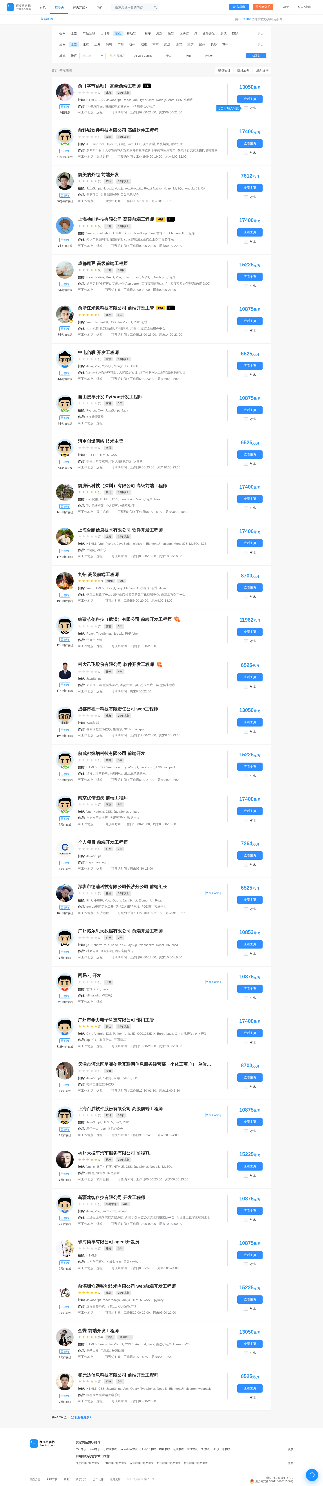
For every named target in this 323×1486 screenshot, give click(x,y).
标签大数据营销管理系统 (103, 1395)
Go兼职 (205, 1449)
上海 (97, 44)
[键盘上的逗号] (65, 314)
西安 (179, 44)
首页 (43, 7)
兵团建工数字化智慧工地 (193, 1217)
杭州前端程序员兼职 (196, 1463)
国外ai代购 (130, 1262)
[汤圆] (65, 625)
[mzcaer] (65, 270)
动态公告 (35, 1479)
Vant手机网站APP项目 (101, 372)
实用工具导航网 (97, 461)
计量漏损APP (109, 194)
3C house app (134, 729)
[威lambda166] (65, 492)
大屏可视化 (117, 817)
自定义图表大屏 (97, 817)
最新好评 (262, 70)
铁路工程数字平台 (98, 594)
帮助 (66, 1479)
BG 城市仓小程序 (143, 106)
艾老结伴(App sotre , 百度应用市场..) (137, 283)
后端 (171, 33)
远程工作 (149, 1479)
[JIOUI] (65, 403)
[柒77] (65, 448)
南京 (155, 44)
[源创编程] (65, 536)
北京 (86, 44)
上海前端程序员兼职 (115, 1463)
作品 (99, 7)
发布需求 (239, 7)
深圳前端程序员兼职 (142, 1463)
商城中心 (116, 773)
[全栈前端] (65, 1337)
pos (103, 1128)
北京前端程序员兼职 (88, 1463)
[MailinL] (65, 137)
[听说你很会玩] (65, 670)
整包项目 (224, 70)
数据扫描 (133, 817)
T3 (170, 219)
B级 (160, 308)
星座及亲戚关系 (135, 773)
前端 (118, 33)
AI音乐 (101, 550)
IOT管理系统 (95, 417)
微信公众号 (115, 1128)
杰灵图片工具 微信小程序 (157, 685)
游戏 (159, 33)
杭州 (132, 44)
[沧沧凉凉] (65, 760)
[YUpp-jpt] (65, 849)
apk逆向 (92, 1040)
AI (195, 33)
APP (286, 7)
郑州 (202, 44)
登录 (301, 7)
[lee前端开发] (65, 937)
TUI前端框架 (95, 505)
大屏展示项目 (128, 372)
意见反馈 (115, 1479)
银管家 (100, 1173)
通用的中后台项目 (117, 106)
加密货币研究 (95, 1262)
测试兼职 (192, 1449)
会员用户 (119, 55)
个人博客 (112, 505)
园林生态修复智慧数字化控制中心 (136, 594)
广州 (121, 44)
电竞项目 (92, 194)
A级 (160, 219)
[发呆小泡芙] (65, 982)
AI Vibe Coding (143, 55)
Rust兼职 (94, 1449)
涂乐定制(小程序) (98, 283)
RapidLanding (96, 862)
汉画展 (138, 461)
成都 (144, 44)
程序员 (59, 7)
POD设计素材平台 (154, 906)
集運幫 (117, 729)
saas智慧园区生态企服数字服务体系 (149, 239)
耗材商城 (122, 328)
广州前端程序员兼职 (169, 1463)
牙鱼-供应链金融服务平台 (147, 328)
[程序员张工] (65, 581)
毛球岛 (105, 1350)
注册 (308, 7)
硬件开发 (209, 33)
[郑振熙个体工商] (65, 1071)
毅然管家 (113, 1173)
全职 (188, 55)
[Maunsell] (65, 1159)
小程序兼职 (110, 1449)
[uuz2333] (65, 1204)
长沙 (214, 44)
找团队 (256, 55)
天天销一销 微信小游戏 (102, 685)
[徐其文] (65, 1115)
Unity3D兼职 (148, 1449)
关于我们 (81, 1479)
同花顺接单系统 (120, 461)
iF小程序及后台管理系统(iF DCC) (187, 283)
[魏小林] (65, 715)
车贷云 (111, 1306)
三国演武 (120, 1040)
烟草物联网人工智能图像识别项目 (162, 372)
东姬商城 (116, 239)
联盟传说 (106, 1040)
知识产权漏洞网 (97, 239)
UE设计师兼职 (221, 1449)
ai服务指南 (114, 1262)
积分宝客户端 (127, 1306)
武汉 (167, 44)
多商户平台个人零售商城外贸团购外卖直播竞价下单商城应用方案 (131, 150)
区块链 (184, 33)
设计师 (105, 33)
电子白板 (92, 1350)
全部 (74, 33)
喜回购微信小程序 (98, 729)
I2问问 (90, 550)
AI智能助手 (127, 505)
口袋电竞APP (129, 194)
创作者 (208, 55)
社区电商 (92, 951)
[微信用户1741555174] (65, 1026)
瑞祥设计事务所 (97, 773)
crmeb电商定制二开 (100, 906)
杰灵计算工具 (129, 685)
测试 (223, 33)
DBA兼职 (164, 1449)
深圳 (109, 44)
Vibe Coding (213, 893)
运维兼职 (178, 1449)
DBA (235, 33)
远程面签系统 (95, 1306)
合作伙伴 (98, 1479)
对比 (253, 108)
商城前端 (107, 951)
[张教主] (65, 893)
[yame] (65, 1248)
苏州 (225, 44)
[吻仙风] (65, 1381)
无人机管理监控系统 (100, 328)
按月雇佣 (243, 70)
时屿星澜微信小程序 (100, 1084)
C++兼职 (81, 1449)
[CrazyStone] (65, 1293)
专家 (169, 55)
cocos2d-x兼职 (129, 1449)
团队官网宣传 (124, 951)
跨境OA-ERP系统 (128, 906)
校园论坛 (118, 1350)
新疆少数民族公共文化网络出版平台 (149, 1217)
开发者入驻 (263, 7)
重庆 (190, 44)
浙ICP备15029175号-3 (279, 1478)
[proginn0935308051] (65, 359)
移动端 (131, 33)
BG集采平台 (94, 106)
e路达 (90, 1173)
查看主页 (250, 99)
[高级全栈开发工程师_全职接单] (65, 92)
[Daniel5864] (65, 225)
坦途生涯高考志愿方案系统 (104, 1217)
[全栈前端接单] (65, 181)
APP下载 (52, 1479)
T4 (147, 86)
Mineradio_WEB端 (99, 995)
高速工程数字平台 (173, 594)
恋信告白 (92, 1128)
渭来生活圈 (94, 640)
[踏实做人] (65, 804)
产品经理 (89, 33)
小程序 (146, 33)
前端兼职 (47, 19)
